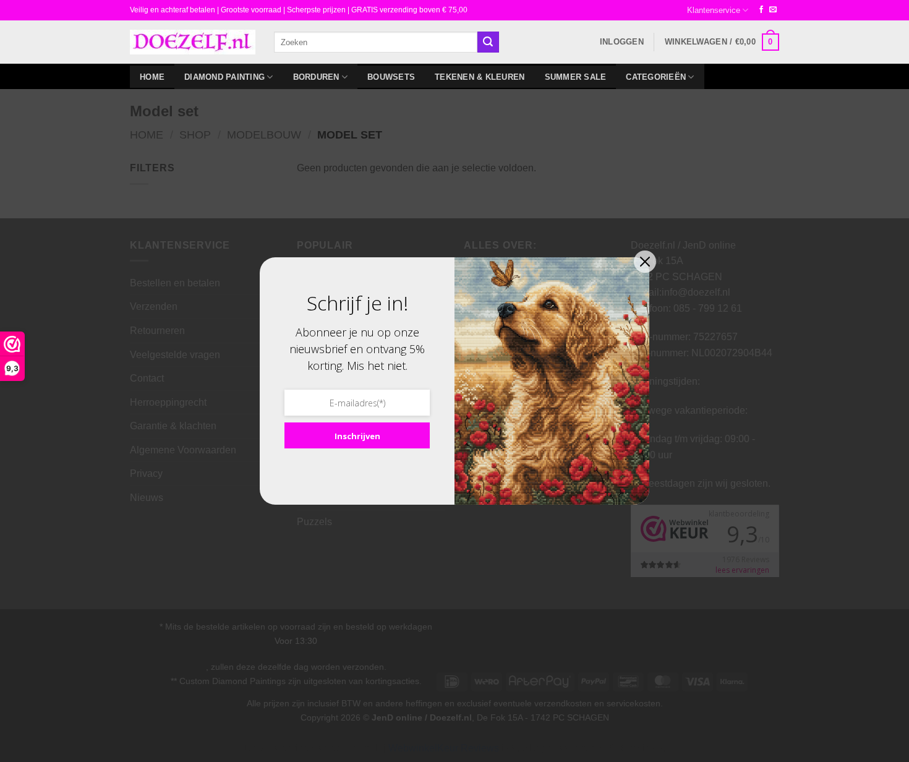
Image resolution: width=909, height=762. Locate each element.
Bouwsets (391, 77)
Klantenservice (713, 10)
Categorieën (656, 77)
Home (152, 77)
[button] (622, 42)
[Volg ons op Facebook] (761, 10)
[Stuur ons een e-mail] (773, 10)
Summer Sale (576, 77)
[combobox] (375, 42)
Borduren (316, 77)
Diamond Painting (224, 77)
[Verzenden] (487, 42)
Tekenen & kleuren (479, 77)
